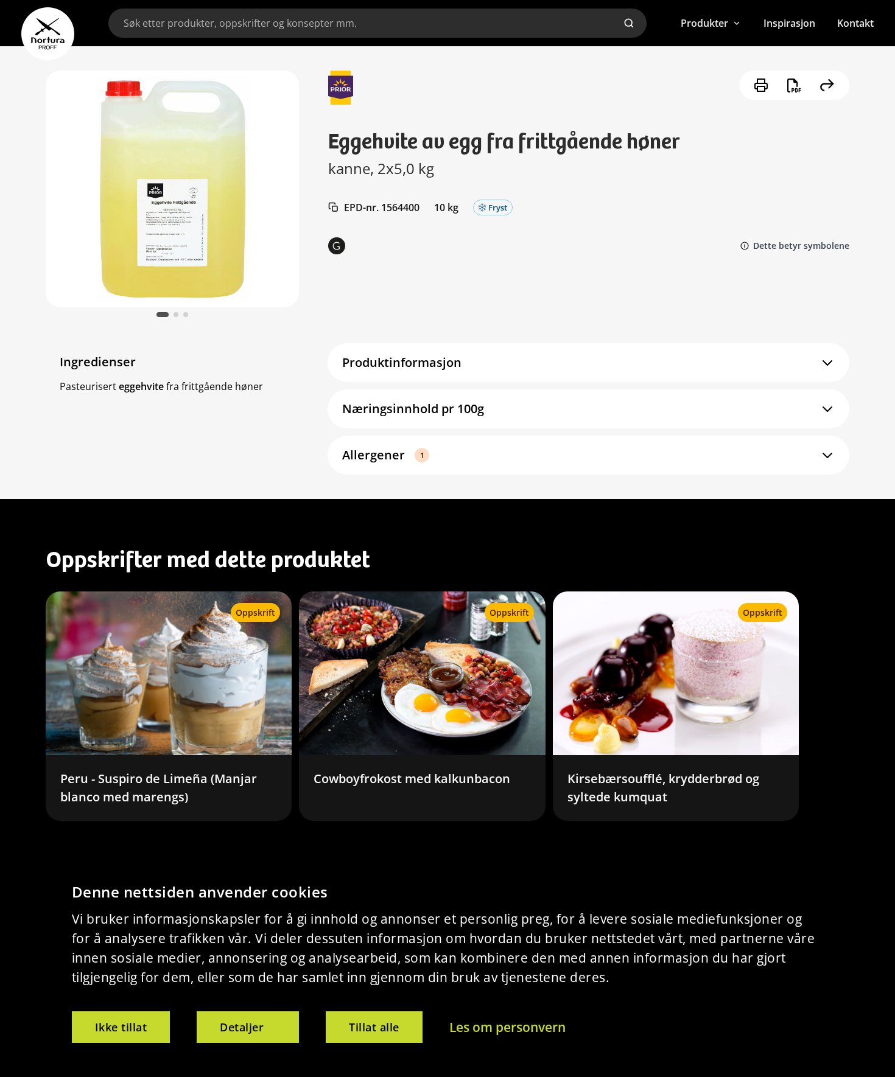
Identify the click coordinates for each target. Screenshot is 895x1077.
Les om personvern (507, 1027)
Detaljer (242, 1027)
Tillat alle (374, 1027)
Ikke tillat (121, 1027)
